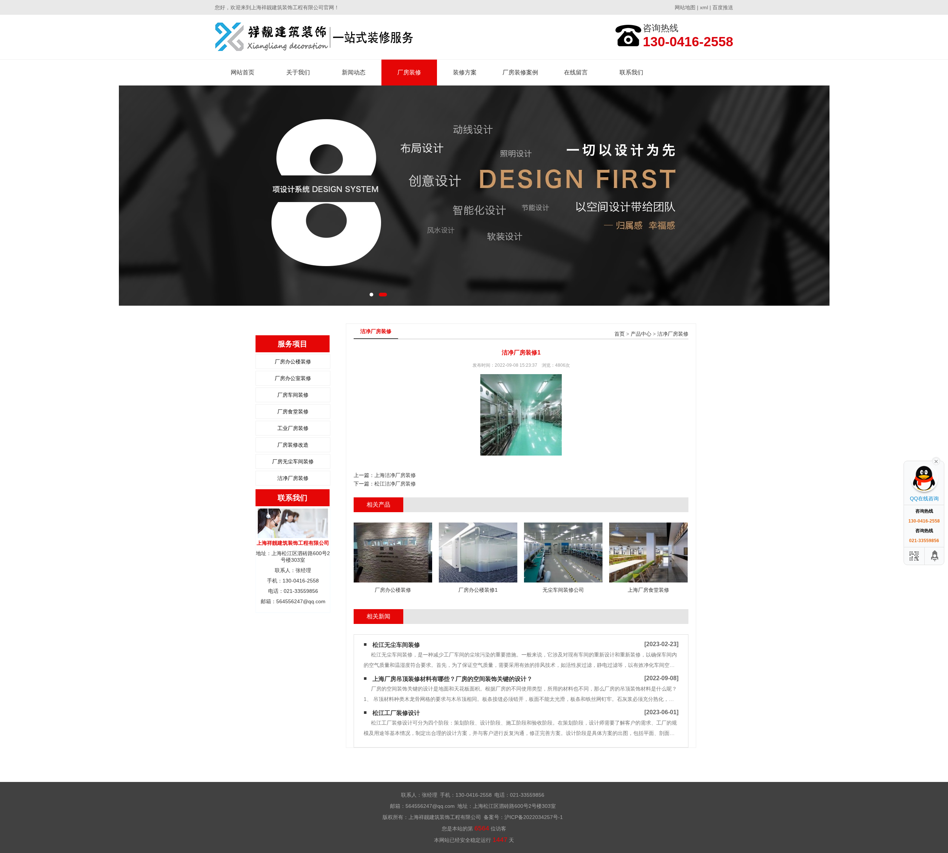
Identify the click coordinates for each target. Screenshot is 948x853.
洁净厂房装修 (292, 478)
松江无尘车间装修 (396, 645)
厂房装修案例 (520, 72)
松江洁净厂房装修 (395, 484)
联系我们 (631, 72)
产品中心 (641, 334)
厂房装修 (409, 72)
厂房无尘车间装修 (293, 461)
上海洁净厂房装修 (395, 475)
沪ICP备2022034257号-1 (533, 817)
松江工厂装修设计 (396, 713)
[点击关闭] (936, 460)
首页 (619, 334)
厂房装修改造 (292, 445)
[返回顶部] (935, 556)
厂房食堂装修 (292, 411)
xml (704, 7)
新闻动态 (353, 72)
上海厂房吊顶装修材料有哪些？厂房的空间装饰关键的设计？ (453, 679)
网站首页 (242, 72)
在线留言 (576, 72)
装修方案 (465, 72)
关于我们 (298, 72)
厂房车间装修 (292, 395)
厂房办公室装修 (293, 378)
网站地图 (685, 7)
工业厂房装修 (292, 428)
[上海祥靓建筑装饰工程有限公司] (314, 37)
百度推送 (722, 7)
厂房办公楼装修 (293, 362)
